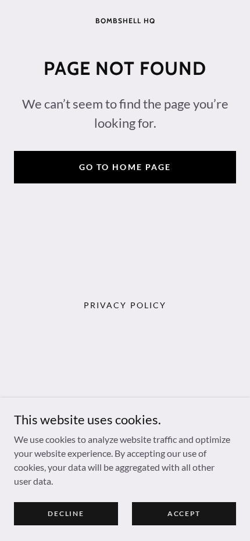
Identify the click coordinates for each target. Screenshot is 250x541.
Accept (184, 513)
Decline (66, 513)
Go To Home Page (124, 167)
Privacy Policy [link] (125, 305)
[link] (125, 19)
